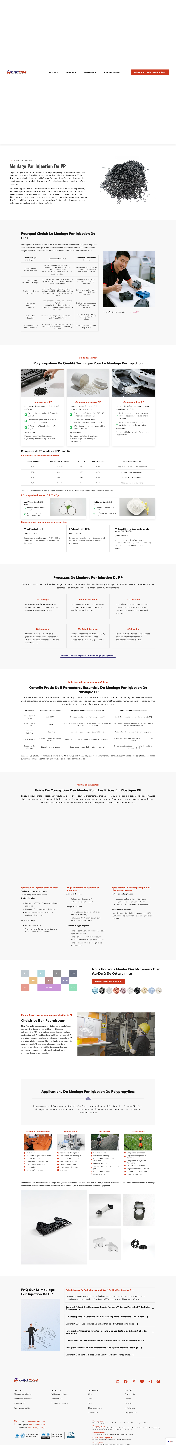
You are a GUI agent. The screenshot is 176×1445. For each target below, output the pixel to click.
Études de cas (56, 1398)
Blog (90, 1394)
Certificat (128, 1403)
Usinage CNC (19, 1403)
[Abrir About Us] (121, 72)
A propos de (130, 1394)
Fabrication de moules (23, 1398)
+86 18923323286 (36, 1428)
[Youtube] (142, 1381)
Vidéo (90, 1398)
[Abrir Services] (57, 72)
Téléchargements (95, 1408)
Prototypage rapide (22, 1408)
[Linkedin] (117, 1381)
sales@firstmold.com (36, 1421)
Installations (130, 1408)
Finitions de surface (59, 1394)
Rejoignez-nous (131, 1413)
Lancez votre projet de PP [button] (108, 981)
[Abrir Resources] (95, 72)
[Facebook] (125, 1381)
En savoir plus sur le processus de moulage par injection (87, 655)
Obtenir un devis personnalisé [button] (149, 72)
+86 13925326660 (37, 1424)
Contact (128, 1398)
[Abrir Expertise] (75, 72)
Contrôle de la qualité (59, 1403)
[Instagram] (150, 1381)
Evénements (93, 1413)
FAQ (89, 1403)
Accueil (12, 160)
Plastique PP (133, 312)
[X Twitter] (133, 1381)
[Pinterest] (158, 1381)
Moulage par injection (22, 1394)
